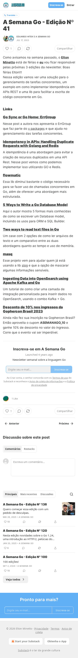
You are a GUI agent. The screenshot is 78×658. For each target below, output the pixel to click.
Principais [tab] (11, 494)
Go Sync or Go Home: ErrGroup (29, 117)
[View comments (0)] (19, 48)
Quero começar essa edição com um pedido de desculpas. (25, 511)
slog (25, 265)
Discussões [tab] (46, 494)
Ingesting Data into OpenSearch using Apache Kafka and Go (35, 280)
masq (7, 254)
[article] (39, 513)
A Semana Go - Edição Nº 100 (25, 557)
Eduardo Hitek (25, 36)
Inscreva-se (56, 5)
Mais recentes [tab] (28, 494)
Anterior (14, 423)
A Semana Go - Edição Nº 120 (25, 530)
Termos (55, 628)
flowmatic (12, 175)
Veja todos (13, 579)
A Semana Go (43, 36)
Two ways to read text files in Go (31, 229)
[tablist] (20, 449)
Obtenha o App (56, 641)
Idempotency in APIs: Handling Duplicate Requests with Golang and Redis (38, 143)
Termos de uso (60, 377)
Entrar (70, 5)
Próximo (64, 423)
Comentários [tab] (12, 449)
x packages (36, 128)
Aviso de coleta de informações (46, 381)
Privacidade (41, 628)
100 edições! (11, 561)
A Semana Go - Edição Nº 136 (25, 504)
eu (41, 62)
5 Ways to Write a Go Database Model (35, 205)
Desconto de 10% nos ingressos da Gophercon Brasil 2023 (33, 309)
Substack (23, 650)
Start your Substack (27, 641)
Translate (11, 15)
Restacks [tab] (29, 449)
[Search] (71, 494)
